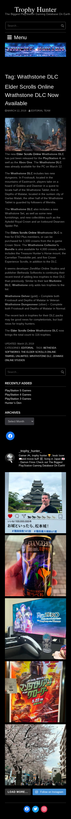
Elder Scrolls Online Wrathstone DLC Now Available (32, 95)
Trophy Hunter (35, 9)
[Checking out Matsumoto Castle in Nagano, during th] (35, 502)
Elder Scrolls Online (29, 154)
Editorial (27, 347)
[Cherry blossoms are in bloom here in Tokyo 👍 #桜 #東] (35, 754)
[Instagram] (44, 809)
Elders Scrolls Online (23, 232)
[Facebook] (10, 436)
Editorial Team (40, 110)
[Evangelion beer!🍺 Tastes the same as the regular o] (35, 565)
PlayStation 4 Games (18, 394)
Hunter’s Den (13, 402)
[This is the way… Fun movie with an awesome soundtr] (35, 691)
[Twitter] (35, 809)
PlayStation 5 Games (18, 390)
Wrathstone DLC (41, 356)
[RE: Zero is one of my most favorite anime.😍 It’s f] (35, 628)
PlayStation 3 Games (18, 398)
